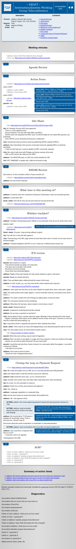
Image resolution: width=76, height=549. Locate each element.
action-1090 (40, 94)
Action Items (44, 21)
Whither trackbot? (46, 29)
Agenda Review (46, 19)
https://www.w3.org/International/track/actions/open (32, 84)
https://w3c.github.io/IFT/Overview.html (27, 257)
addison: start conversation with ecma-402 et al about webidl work (29, 480)
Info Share (44, 23)
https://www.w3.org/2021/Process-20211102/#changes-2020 (32, 125)
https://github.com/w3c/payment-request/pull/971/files (30, 367)
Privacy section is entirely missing (22, 333)
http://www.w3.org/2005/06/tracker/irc (55, 226)
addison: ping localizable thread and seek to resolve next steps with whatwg (32, 478)
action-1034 (40, 89)
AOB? (42, 36)
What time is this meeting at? (50, 27)
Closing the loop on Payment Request (53, 34)
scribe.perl (44, 487)
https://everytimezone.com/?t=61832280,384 (29, 204)
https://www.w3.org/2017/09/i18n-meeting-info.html (32, 58)
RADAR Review (46, 25)
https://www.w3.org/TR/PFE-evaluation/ (27, 260)
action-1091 (40, 105)
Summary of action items (49, 38)
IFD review (44, 31)
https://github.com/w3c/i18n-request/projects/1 (30, 177)
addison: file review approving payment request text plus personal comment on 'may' (35, 476)
